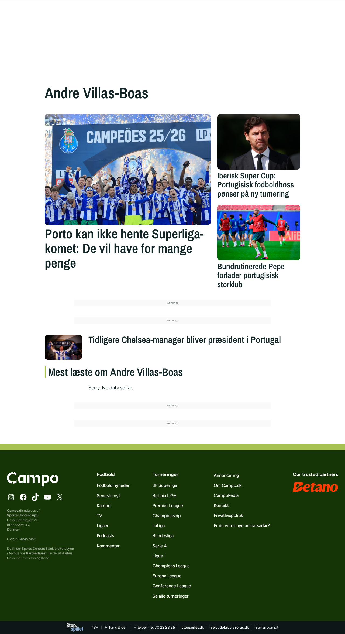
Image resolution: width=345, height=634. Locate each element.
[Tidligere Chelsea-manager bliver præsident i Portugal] (63, 347)
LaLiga (159, 525)
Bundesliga (163, 535)
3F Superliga (165, 485)
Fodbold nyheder (113, 485)
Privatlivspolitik (228, 515)
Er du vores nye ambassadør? (242, 525)
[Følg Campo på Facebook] (23, 497)
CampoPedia (226, 495)
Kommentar (108, 545)
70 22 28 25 (165, 627)
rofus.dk (242, 627)
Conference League (172, 585)
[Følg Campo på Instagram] (11, 497)
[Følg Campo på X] (60, 497)
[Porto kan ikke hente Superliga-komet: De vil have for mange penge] (128, 169)
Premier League (168, 505)
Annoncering (226, 475)
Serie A (160, 545)
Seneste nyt (108, 495)
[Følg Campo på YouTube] (47, 497)
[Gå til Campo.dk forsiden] (32, 485)
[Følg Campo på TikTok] (35, 497)
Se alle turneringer (171, 596)
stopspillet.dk (192, 627)
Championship (167, 515)
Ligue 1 (159, 555)
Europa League (167, 575)
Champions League (171, 565)
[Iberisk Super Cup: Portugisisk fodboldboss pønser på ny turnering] (258, 142)
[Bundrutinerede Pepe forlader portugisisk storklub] (258, 232)
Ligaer (103, 525)
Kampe (104, 505)
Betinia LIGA (165, 495)
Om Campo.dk (228, 485)
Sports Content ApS (23, 515)
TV (99, 515)
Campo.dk (15, 510)
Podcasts (105, 535)
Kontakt (221, 505)
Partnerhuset (36, 553)
